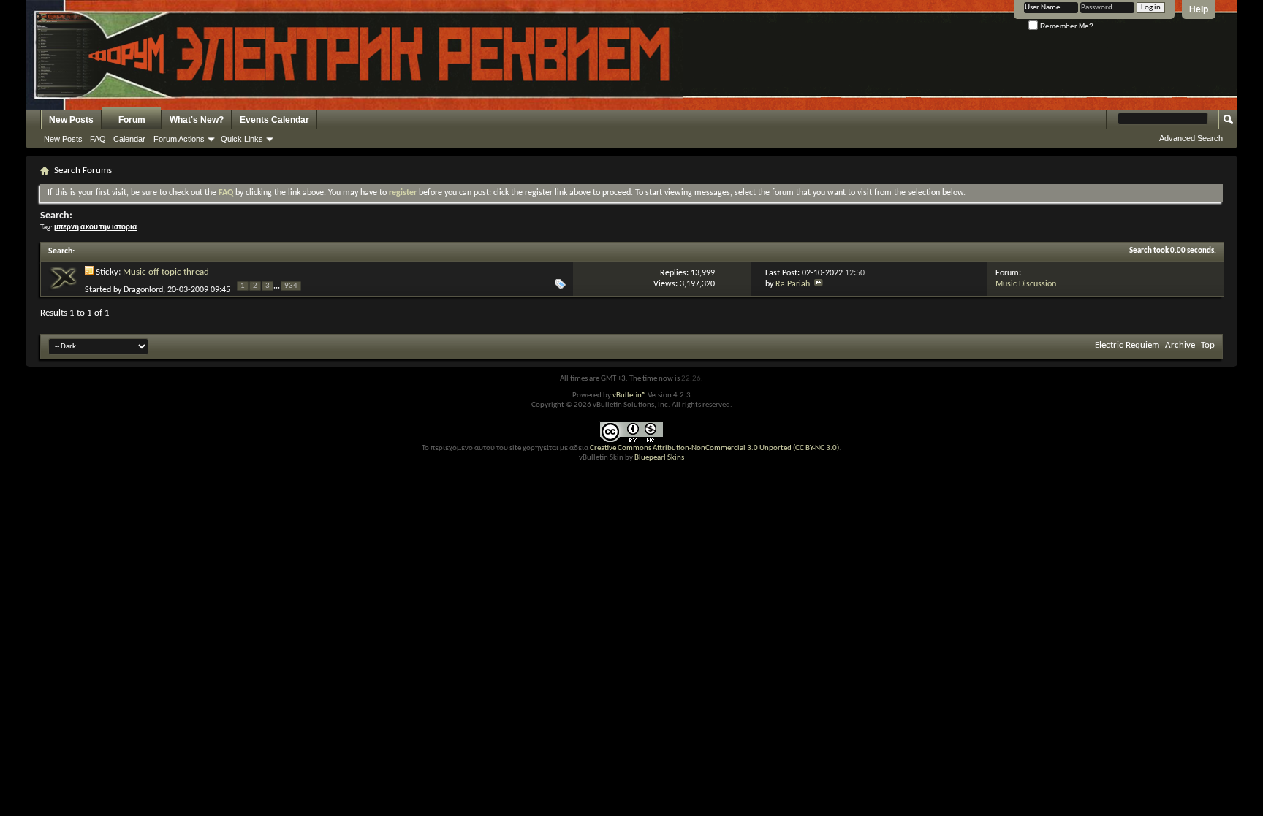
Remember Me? (1065, 26)
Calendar (129, 138)
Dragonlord (143, 290)
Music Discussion (1025, 284)
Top (1208, 345)
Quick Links (242, 138)
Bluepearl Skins (659, 458)
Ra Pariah (792, 284)
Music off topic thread (166, 272)
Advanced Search (1191, 138)
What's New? (197, 120)
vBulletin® (629, 396)
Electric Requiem (1127, 345)
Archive (1180, 345)
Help (1198, 9)
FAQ (98, 138)
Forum (131, 120)
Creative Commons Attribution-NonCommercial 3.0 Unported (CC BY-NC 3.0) (714, 448)
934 (290, 286)
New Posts (71, 120)
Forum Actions (179, 138)
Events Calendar (274, 120)
